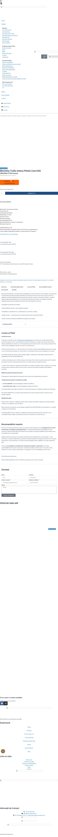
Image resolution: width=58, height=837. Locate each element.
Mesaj (3, 485)
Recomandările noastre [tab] (45, 287)
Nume (3, 475)
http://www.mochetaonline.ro (25, 340)
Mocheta (9, 115)
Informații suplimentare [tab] (17, 287)
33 (6, 282)
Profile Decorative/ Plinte (29, 741)
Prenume (31, 475)
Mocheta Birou (8, 280)
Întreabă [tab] (14, 290)
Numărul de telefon (34, 480)
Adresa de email (6, 480)
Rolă (11, 282)
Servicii (29, 744)
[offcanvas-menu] (1, 1)
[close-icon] (1, 4)
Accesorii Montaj (29, 737)
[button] (2, 520)
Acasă (29, 727)
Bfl (8, 282)
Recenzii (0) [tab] (4, 290)
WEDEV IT (16, 834)
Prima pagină (3, 115)
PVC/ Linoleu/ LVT (29, 734)
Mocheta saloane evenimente (20, 115)
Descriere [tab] (4, 287)
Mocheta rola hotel (27, 280)
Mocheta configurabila (17, 280)
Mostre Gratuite (29, 748)
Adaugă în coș (31, 193)
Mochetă (29, 730)
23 (5, 282)
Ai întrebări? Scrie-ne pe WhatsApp (9, 234)
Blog (29, 751)
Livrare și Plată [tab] (31, 287)
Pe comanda (50, 280)
